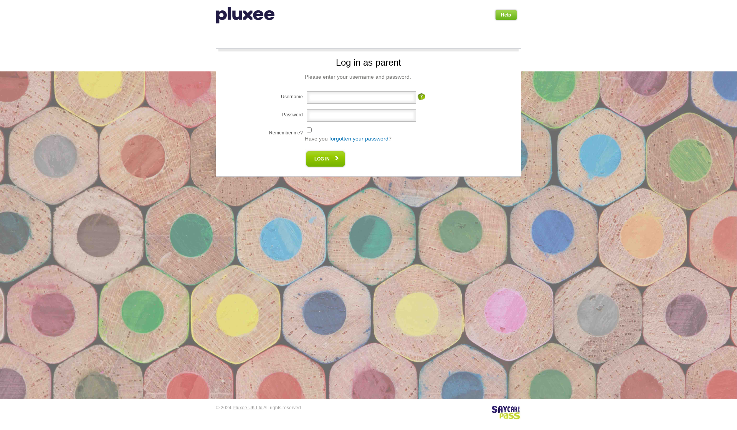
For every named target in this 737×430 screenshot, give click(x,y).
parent (388, 62)
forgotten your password (358, 139)
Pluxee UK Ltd (248, 407)
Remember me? (286, 133)
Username (292, 96)
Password (292, 114)
